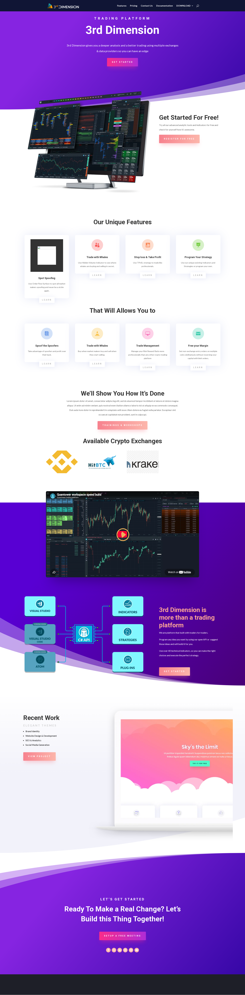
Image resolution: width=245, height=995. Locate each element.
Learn (47, 300)
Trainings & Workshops (122, 425)
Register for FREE (179, 139)
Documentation (164, 6)
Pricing (133, 6)
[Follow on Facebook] (108, 950)
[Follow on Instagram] (125, 950)
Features (121, 6)
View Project (39, 756)
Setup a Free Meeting (122, 936)
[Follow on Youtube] (136, 950)
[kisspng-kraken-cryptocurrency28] (143, 472)
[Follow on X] (114, 950)
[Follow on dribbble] (131, 950)
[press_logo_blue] (102, 472)
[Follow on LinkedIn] (119, 950)
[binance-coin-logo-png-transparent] (62, 472)
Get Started (122, 62)
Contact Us (147, 6)
